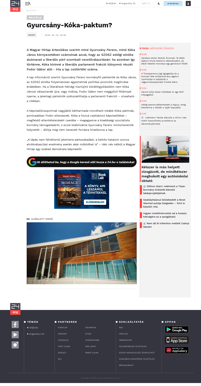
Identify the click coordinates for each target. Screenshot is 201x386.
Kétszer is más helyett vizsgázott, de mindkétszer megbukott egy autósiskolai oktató (164, 174)
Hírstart (62, 334)
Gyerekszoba (92, 340)
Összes (169, 48)
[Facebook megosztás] (13, 50)
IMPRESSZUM (125, 340)
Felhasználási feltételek (133, 346)
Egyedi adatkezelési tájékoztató (137, 353)
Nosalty (62, 353)
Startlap (62, 327)
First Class (64, 346)
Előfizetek (173, 3)
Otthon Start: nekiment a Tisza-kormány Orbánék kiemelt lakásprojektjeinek (164, 190)
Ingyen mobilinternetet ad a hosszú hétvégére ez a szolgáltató (165, 215)
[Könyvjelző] (13, 68)
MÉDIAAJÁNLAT (126, 365)
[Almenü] (28, 3)
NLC (60, 359)
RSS (121, 327)
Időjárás (112, 3)
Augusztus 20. (128, 3)
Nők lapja (90, 346)
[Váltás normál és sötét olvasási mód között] (159, 3)
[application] (82, 253)
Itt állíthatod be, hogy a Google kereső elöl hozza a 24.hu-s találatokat (85, 162)
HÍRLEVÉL (123, 334)
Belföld (32, 10)
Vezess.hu (63, 340)
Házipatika (90, 327)
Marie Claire (92, 353)
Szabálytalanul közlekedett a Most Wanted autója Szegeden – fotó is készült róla (164, 203)
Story (88, 334)
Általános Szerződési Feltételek (137, 359)
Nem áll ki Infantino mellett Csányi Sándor (166, 225)
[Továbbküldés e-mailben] (13, 59)
